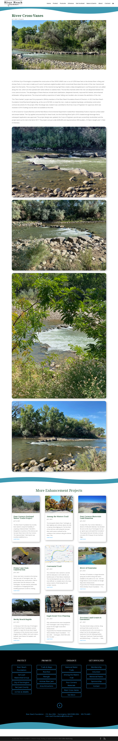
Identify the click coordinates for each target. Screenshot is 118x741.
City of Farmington (21, 682)
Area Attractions (46, 686)
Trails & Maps (46, 667)
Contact (107, 3)
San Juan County (21, 687)
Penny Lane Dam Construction (21, 569)
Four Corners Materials (71, 684)
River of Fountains (88, 568)
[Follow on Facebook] (59, 705)
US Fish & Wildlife (22, 692)
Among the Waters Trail (58, 516)
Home (49, 3)
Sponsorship (96, 681)
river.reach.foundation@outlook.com (59, 716)
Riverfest (46, 672)
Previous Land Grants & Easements (91, 618)
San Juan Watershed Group (21, 676)
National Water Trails (71, 668)
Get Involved (80, 3)
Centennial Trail (54, 566)
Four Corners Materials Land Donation (90, 517)
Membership (96, 667)
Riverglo (46, 676)
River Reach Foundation (21, 668)
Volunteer (96, 672)
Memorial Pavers (96, 676)
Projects (21, 19)
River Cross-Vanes (71, 690)
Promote (63, 3)
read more (16, 539)
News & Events (91, 3)
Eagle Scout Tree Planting (58, 616)
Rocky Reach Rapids (23, 619)
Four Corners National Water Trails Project (24, 517)
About (100, 3)
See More (71, 695)
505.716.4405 (85, 714)
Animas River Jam (46, 681)
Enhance (71, 3)
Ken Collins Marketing (65, 738)
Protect (55, 3)
